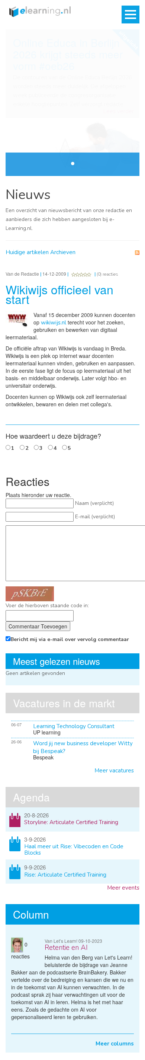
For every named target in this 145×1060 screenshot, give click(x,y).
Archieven (62, 252)
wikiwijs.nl (53, 322)
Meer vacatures (114, 770)
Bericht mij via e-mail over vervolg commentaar (69, 639)
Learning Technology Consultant (74, 726)
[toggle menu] (130, 14)
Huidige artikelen (27, 252)
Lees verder (118, 111)
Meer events (123, 887)
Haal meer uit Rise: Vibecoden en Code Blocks (73, 849)
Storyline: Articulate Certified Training (71, 822)
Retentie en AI (66, 947)
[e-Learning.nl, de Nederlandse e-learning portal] (38, 11)
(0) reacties (107, 274)
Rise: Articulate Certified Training (65, 874)
